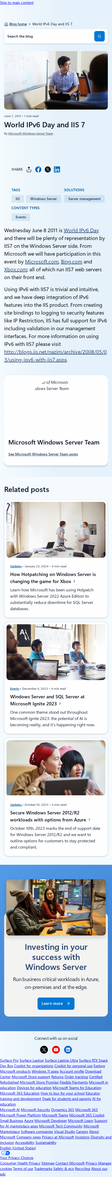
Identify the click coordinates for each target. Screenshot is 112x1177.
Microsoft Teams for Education (77, 1088)
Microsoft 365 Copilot (86, 1115)
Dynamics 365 (62, 1110)
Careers (82, 1132)
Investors (82, 1137)
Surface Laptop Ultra (61, 1060)
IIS (18, 199)
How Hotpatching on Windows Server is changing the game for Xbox (53, 578)
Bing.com (71, 262)
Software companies (37, 1132)
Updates (16, 566)
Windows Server (43, 199)
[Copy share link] (29, 169)
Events (21, 217)
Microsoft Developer (50, 1121)
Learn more (52, 1003)
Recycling (82, 1169)
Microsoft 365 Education (20, 1093)
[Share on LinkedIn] (57, 169)
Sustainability (46, 1142)
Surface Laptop (32, 1060)
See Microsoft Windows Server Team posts (43, 454)
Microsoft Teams (55, 1115)
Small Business (11, 1121)
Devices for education (34, 1088)
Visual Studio (64, 1132)
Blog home (18, 24)
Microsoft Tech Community (61, 1126)
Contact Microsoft (70, 1163)
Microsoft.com (42, 262)
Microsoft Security (35, 1110)
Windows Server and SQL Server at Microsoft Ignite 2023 (47, 700)
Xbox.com (15, 269)
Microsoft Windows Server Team (30, 133)
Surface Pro (9, 1060)
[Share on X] (48, 169)
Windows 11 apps (45, 1071)
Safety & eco (63, 1169)
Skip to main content (17, 3)
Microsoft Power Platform (20, 1115)
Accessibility (24, 1142)
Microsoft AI (10, 1110)
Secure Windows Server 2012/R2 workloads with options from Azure (49, 816)
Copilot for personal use (73, 1066)
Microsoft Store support (31, 1077)
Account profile (72, 1071)
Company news (28, 1137)
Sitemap (47, 1163)
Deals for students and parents (66, 1099)
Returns (57, 1077)
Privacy (92, 1163)
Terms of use (23, 1169)
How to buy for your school (63, 1093)
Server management (84, 199)
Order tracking (76, 1077)
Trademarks (43, 1169)
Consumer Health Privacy (20, 1163)
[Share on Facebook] (38, 169)
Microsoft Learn (80, 1121)
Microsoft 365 (86, 1110)
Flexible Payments (74, 1082)
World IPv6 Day (81, 230)
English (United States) (18, 1148)
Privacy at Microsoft (58, 1137)
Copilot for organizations (33, 1066)
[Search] (99, 36)
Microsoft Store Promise (39, 1082)
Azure (28, 1121)
